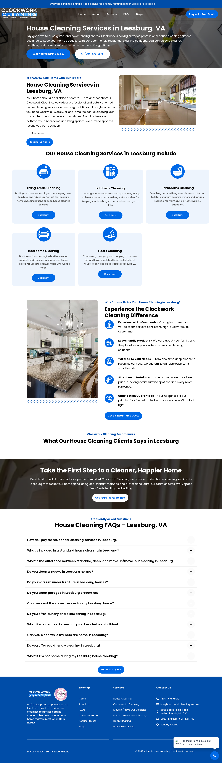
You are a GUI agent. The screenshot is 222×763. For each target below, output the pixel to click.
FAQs (126, 14)
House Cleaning (122, 698)
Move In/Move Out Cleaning (129, 710)
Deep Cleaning (122, 721)
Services (111, 14)
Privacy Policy (35, 751)
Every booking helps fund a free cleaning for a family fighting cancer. (102, 4)
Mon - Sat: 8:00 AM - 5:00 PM (177, 719)
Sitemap (84, 687)
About (96, 14)
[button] (111, 540)
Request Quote (88, 721)
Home (82, 14)
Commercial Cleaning (126, 704)
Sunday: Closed (169, 724)
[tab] (111, 540)
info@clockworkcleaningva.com (178, 704)
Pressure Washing (123, 726)
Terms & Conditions (57, 751)
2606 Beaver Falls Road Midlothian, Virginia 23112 (175, 711)
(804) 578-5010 (170, 698)
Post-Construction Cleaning (129, 715)
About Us (84, 704)
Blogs (139, 14)
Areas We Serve (88, 715)
